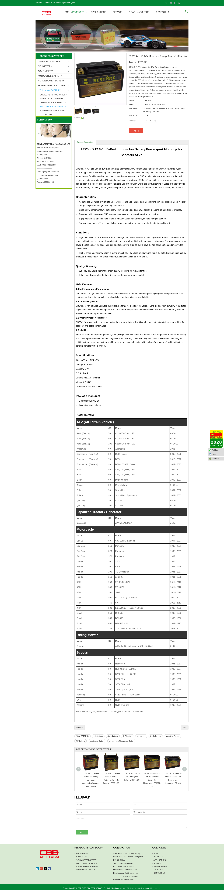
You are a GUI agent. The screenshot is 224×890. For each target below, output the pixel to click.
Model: (131, 100)
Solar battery (112, 736)
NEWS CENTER (160, 866)
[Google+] (175, 3)
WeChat (215, 450)
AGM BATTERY (45, 71)
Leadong (157, 888)
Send (82, 832)
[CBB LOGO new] (46, 13)
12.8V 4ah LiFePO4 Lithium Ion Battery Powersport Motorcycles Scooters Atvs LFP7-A (90, 779)
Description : (134, 108)
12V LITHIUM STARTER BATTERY (54, 106)
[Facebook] (179, 3)
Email (214, 454)
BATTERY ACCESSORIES (86, 870)
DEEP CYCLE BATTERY (50, 61)
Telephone (215, 459)
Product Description (85, 142)
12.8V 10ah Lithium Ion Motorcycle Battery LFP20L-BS (132, 776)
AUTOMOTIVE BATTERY (50, 76)
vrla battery (98, 736)
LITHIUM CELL (46, 114)
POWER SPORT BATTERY (87, 866)
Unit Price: (133, 115)
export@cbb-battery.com (66, 3)
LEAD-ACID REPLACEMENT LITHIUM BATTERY (56, 103)
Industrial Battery (173, 736)
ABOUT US (158, 870)
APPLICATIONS (159, 860)
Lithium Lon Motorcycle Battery (121, 741)
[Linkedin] (171, 3)
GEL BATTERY (45, 66)
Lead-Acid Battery (97, 741)
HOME (156, 853)
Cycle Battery (155, 736)
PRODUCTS (158, 857)
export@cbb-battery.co (128, 873)
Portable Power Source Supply (52, 110)
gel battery (141, 736)
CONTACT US (159, 873)
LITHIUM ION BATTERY (49, 90)
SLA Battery (127, 736)
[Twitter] (167, 3)
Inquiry (136, 131)
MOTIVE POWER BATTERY (51, 81)
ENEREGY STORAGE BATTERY (53, 95)
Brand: (131, 104)
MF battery (80, 741)
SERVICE (157, 863)
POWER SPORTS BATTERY (51, 85)
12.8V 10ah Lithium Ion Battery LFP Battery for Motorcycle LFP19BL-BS (152, 779)
